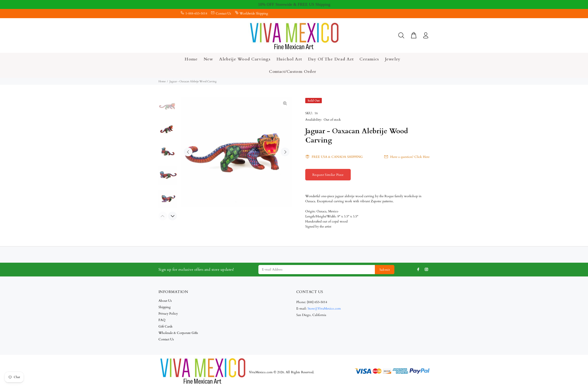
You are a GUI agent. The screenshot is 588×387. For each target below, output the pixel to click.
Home (162, 81)
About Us (165, 301)
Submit (384, 269)
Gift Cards (165, 326)
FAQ (161, 320)
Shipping (164, 307)
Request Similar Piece (328, 175)
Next (285, 152)
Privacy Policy (168, 313)
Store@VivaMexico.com (324, 308)
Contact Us (223, 13)
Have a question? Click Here (410, 157)
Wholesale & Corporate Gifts (178, 333)
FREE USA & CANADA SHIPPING (337, 157)
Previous (188, 152)
